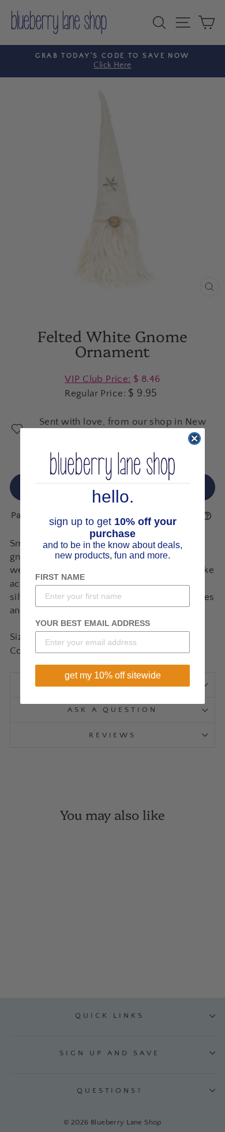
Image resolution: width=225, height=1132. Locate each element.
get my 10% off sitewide (113, 675)
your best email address (92, 623)
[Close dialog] (194, 438)
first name (60, 577)
